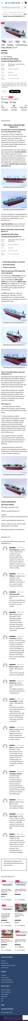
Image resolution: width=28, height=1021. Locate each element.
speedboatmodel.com (7, 377)
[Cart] (25, 3)
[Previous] (3, 30)
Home (5, 12)
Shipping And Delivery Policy (8, 965)
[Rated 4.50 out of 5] (4, 944)
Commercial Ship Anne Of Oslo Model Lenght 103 (6, 891)
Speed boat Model (5, 989)
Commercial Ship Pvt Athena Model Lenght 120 (20, 891)
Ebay (2, 998)
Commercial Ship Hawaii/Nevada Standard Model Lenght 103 (5, 916)
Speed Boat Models (20, 152)
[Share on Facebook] (4, 97)
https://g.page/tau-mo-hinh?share (14, 529)
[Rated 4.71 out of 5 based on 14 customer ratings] (14, 50)
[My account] (22, 2)
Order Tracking (5, 977)
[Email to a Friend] (7, 97)
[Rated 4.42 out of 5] (18, 944)
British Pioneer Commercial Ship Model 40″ (19, 915)
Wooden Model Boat (6, 992)
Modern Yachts (4, 994)
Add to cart (15, 91)
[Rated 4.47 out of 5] (4, 920)
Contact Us (3, 975)
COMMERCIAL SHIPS (7, 293)
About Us (3, 961)
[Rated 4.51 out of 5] (18, 894)
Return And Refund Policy (7, 982)
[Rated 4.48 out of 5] (4, 894)
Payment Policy (4, 967)
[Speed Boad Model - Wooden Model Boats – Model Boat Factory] (12, 3)
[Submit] (25, 7)
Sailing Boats (4, 996)
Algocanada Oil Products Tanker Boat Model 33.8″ (7, 941)
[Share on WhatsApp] (2, 97)
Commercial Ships (16, 14)
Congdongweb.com (19, 1019)
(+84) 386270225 (7, 1012)
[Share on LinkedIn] (13, 97)
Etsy (2, 1001)
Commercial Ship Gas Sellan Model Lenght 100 (20, 941)
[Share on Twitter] (6, 97)
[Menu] (2, 3)
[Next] (24, 30)
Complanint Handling (6, 980)
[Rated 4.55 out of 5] (18, 920)
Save (3, 23)
